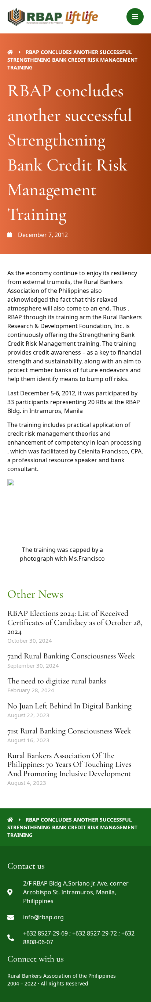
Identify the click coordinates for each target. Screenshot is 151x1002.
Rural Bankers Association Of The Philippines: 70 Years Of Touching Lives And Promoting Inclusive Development (69, 764)
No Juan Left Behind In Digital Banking (69, 706)
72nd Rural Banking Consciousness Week (71, 656)
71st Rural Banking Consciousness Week (69, 731)
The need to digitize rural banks (56, 681)
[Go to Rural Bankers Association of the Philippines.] (10, 52)
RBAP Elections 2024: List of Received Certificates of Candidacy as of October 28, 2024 (75, 622)
